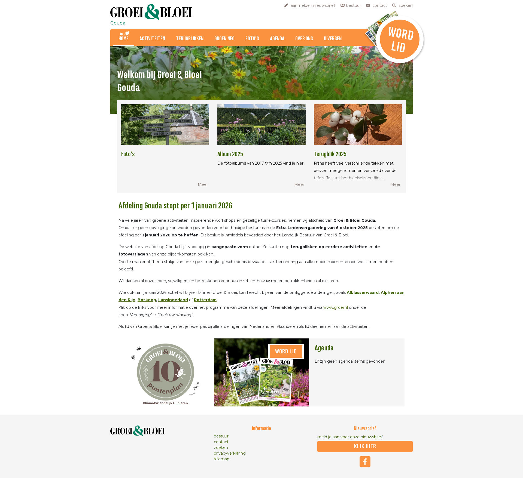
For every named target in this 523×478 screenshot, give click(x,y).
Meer (203, 184)
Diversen (333, 39)
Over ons (304, 39)
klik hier (365, 446)
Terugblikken (189, 39)
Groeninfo (224, 39)
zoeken (221, 447)
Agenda (277, 39)
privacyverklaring (230, 453)
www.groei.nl (335, 307)
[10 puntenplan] (166, 372)
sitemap (221, 459)
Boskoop (147, 299)
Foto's (252, 39)
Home (123, 39)
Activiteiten (152, 39)
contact (221, 441)
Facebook (365, 461)
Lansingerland (173, 299)
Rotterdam (205, 299)
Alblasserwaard (363, 292)
